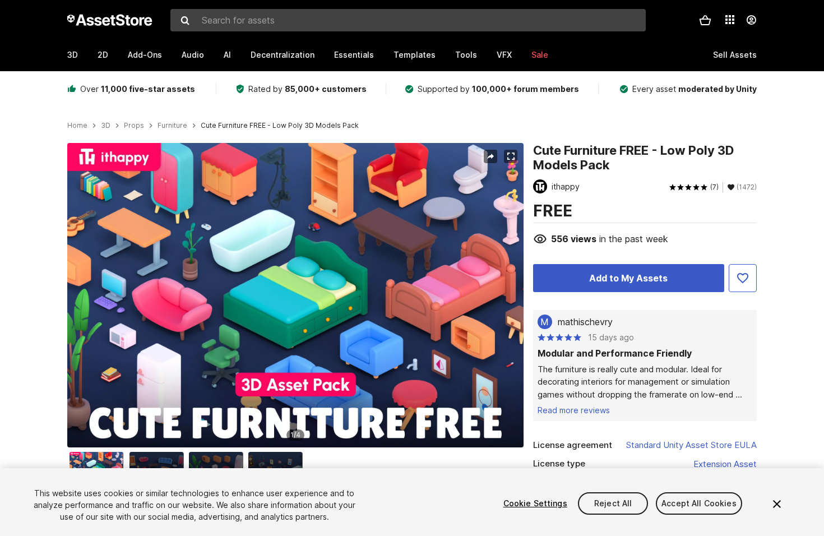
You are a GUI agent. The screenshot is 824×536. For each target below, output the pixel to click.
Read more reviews (574, 410)
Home (77, 126)
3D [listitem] (105, 126)
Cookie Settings (535, 503)
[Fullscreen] (510, 156)
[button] (705, 20)
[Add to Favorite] (743, 278)
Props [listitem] (134, 126)
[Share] (490, 156)
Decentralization (282, 54)
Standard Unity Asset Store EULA (691, 445)
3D (72, 54)
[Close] (777, 504)
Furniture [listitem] (172, 126)
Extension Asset (725, 464)
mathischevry (585, 321)
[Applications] (730, 19)
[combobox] (408, 20)
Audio (193, 54)
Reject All (613, 503)
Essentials (354, 54)
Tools (466, 54)
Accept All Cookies (699, 503)
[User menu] (751, 20)
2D (103, 54)
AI (227, 54)
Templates (415, 54)
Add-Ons (145, 54)
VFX (504, 54)
